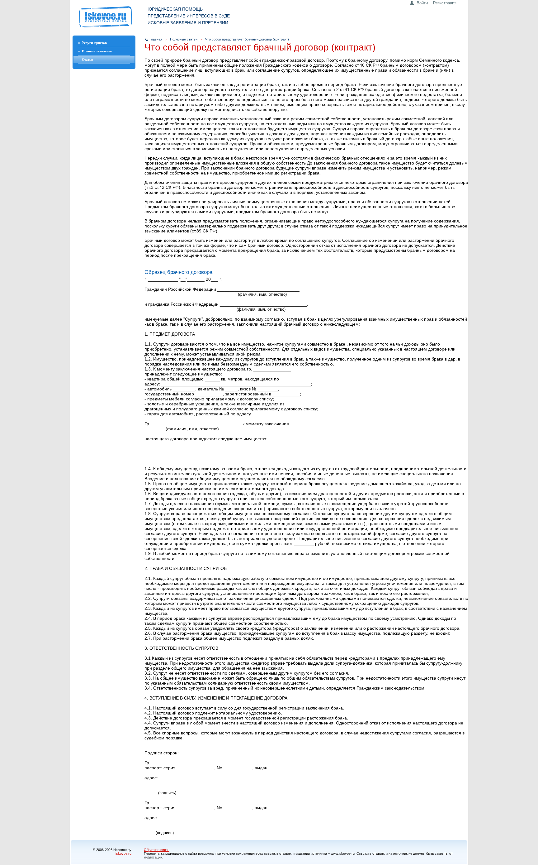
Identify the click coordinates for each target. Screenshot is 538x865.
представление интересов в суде (189, 15)
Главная (156, 39)
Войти (422, 3)
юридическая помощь (175, 9)
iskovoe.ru (123, 853)
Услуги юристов (94, 43)
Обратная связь (156, 850)
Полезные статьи (184, 39)
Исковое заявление (97, 51)
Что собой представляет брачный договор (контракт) (247, 39)
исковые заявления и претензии (188, 22)
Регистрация (444, 3)
